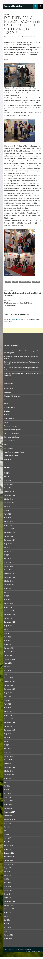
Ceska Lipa (28, 949)
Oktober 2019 (8, 726)
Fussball (6, 400)
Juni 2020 (7, 696)
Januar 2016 (8, 894)
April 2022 (7, 637)
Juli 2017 (7, 827)
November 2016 (9, 857)
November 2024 (9, 532)
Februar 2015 (8, 935)
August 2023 (8, 588)
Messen (6, 14)
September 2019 (9, 730)
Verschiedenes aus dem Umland (14, 452)
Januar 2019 (8, 760)
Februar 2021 (8, 678)
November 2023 (9, 577)
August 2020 (8, 693)
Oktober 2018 (8, 771)
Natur (6, 422)
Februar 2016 (8, 890)
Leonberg (7, 411)
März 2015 (7, 931)
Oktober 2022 (8, 618)
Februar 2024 (8, 566)
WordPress (14, 949)
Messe (15, 282)
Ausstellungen (8, 389)
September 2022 (9, 622)
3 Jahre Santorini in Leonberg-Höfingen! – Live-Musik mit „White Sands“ (22, 293)
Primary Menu (40, 6)
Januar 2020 (8, 715)
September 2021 (9, 659)
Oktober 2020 (8, 685)
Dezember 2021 (9, 648)
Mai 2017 (7, 834)
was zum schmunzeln (11, 456)
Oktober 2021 (8, 655)
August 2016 (8, 868)
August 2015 (8, 912)
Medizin (8, 282)
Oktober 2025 (8, 499)
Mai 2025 (7, 510)
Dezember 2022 (9, 611)
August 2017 (8, 823)
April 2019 (7, 749)
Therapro (37, 282)
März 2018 (7, 797)
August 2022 (8, 626)
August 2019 (8, 734)
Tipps (6, 444)
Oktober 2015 (8, 905)
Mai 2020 (7, 700)
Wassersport (8, 459)
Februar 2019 (8, 756)
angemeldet (16, 319)
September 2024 (9, 540)
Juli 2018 (7, 782)
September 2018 (9, 775)
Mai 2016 (7, 879)
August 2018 (8, 778)
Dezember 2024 (9, 529)
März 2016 (7, 886)
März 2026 (7, 480)
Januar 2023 (8, 607)
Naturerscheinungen (10, 426)
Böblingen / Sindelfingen (12, 396)
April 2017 (7, 838)
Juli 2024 (7, 547)
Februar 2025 (8, 521)
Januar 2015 (8, 939)
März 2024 (7, 562)
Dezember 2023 (9, 573)
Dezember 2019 (9, 719)
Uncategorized (8, 448)
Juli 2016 (7, 871)
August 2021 (8, 663)
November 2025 (9, 495)
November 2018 (9, 767)
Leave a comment (29, 37)
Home (6, 403)
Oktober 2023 (8, 581)
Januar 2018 (8, 804)
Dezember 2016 (9, 853)
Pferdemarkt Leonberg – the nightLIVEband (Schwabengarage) (18, 303)
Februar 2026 (8, 484)
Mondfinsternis (9, 418)
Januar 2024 (8, 570)
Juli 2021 (7, 667)
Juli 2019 (7, 737)
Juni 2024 (7, 551)
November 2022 (9, 614)
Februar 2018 (8, 801)
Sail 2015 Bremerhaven (11, 433)
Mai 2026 (7, 473)
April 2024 (7, 559)
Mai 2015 (7, 924)
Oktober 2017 (8, 816)
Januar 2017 (8, 849)
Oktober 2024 (8, 536)
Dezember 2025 (9, 491)
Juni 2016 (7, 875)
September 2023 (9, 585)
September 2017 (9, 819)
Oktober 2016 (8, 860)
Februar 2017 (8, 845)
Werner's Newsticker (13, 6)
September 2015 (9, 909)
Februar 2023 (8, 603)
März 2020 (7, 708)
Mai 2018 (7, 790)
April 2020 (7, 704)
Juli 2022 (7, 629)
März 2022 (7, 641)
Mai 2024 (7, 555)
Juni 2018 (7, 786)
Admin (18, 37)
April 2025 (7, 514)
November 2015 (9, 901)
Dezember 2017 (9, 808)
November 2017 (9, 812)
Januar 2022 (8, 644)
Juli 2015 (7, 916)
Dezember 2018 (9, 763)
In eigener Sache (9, 407)
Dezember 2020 (9, 681)
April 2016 (7, 883)
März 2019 (7, 752)
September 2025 (9, 503)
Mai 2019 (7, 745)
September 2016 (9, 864)
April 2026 (7, 477)
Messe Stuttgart (25, 282)
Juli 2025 (7, 506)
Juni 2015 (7, 920)
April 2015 (7, 927)
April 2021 (7, 670)
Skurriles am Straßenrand (12, 437)
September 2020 (9, 689)
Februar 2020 (8, 711)
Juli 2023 (7, 592)
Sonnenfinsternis (9, 441)
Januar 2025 (8, 525)
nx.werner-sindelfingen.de (12, 429)
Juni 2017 (7, 831)
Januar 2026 (8, 488)
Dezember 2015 (9, 898)
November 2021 (9, 652)
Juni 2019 (7, 741)
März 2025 (7, 518)
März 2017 (7, 842)
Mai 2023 (7, 596)
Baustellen (7, 392)
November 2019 (9, 722)
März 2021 (7, 674)
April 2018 (7, 793)
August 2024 (8, 544)
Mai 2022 (7, 633)
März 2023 (7, 600)
